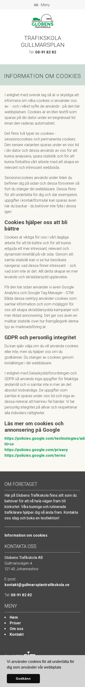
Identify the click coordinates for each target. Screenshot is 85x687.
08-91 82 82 (45, 52)
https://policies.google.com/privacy (36, 450)
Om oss (16, 628)
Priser (15, 623)
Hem (14, 617)
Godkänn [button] (23, 678)
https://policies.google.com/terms (35, 455)
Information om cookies (25, 535)
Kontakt (17, 634)
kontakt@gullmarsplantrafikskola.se (36, 585)
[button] (63, 667)
